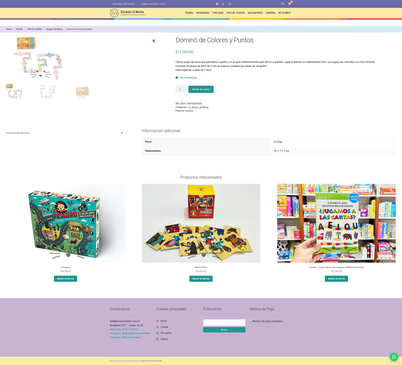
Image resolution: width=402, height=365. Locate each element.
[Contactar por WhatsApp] (394, 357)
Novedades (202, 13)
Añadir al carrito (201, 89)
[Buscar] (282, 4)
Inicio (8, 29)
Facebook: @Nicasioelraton (125, 337)
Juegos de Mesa (54, 29)
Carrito (164, 339)
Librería (270, 13)
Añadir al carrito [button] (65, 278)
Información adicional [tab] (18, 132)
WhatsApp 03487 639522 (124, 4)
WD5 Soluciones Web (152, 361)
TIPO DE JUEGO (34, 29)
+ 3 (188, 107)
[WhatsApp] (223, 4)
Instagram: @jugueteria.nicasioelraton (130, 333)
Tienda (189, 13)
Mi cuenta (285, 13)
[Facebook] (217, 4)
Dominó (189, 110)
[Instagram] (229, 4)
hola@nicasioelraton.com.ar (153, 4)
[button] (153, 40)
